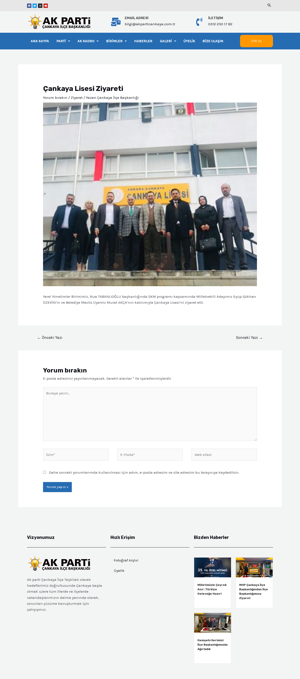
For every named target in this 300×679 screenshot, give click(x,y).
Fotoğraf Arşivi (126, 560)
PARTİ (61, 41)
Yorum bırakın (55, 97)
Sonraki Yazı (249, 337)
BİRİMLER (114, 41)
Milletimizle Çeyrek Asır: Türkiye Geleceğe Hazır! (212, 589)
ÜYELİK (189, 41)
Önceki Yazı (49, 337)
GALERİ (166, 41)
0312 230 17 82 (220, 24)
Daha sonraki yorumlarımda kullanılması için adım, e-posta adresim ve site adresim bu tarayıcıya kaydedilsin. (144, 472)
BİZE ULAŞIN (212, 41)
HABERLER (143, 41)
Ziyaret (77, 97)
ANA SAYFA (40, 41)
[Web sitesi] (224, 455)
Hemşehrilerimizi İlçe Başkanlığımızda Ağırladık (212, 645)
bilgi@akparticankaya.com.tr (150, 24)
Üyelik (119, 570)
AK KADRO (86, 41)
